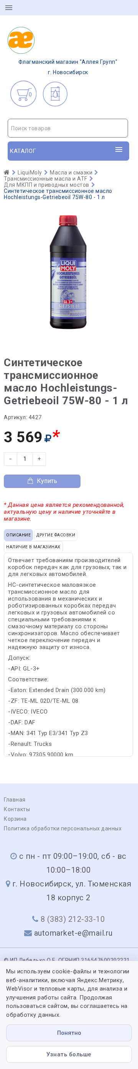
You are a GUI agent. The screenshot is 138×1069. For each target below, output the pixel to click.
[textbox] (68, 128)
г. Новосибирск (68, 67)
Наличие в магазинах (33, 546)
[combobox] (68, 128)
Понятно (69, 1032)
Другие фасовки (55, 535)
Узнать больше (69, 1054)
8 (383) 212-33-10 (73, 919)
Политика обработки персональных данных (63, 828)
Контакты (17, 809)
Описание (18, 535)
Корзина (15, 819)
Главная (15, 800)
